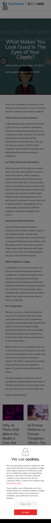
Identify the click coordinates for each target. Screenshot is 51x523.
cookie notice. (16, 483)
